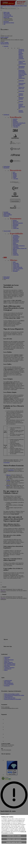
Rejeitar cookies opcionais (14, 839)
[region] (14, 829)
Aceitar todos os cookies (14, 835)
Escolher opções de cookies (14, 842)
